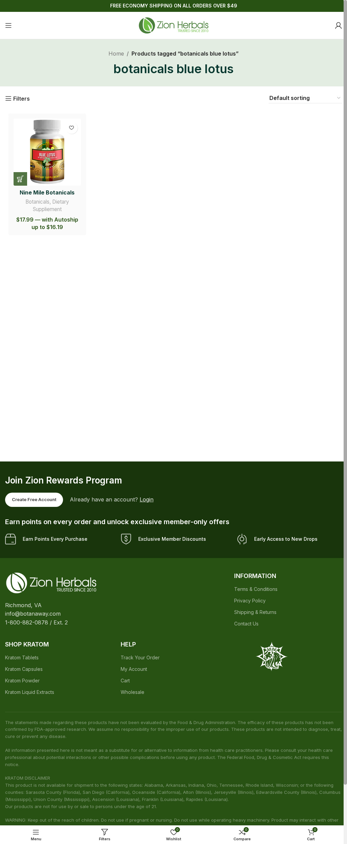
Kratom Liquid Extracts (29, 692)
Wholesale (132, 692)
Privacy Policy (250, 600)
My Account (134, 669)
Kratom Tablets (22, 657)
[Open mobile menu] (8, 25)
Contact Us (246, 623)
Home (116, 53)
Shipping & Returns (255, 612)
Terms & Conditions (256, 589)
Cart (125, 680)
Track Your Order (140, 657)
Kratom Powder (22, 680)
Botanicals (37, 202)
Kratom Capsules (24, 669)
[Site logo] (173, 24)
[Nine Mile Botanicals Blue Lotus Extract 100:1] (47, 152)
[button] (20, 179)
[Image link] (51, 582)
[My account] (338, 25)
